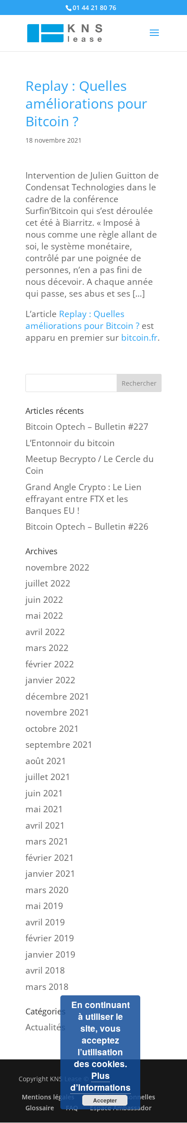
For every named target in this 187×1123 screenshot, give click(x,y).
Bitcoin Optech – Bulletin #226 (86, 526)
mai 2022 (44, 615)
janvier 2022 (50, 680)
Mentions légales (48, 1097)
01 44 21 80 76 (94, 7)
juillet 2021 (47, 777)
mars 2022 (47, 648)
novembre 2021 (57, 712)
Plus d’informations (100, 1081)
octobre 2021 (52, 729)
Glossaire (39, 1107)
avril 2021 (45, 825)
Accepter (105, 1100)
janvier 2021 (50, 874)
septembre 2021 (59, 744)
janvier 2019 (50, 954)
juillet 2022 (47, 583)
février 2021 (49, 858)
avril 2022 (45, 632)
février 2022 (49, 664)
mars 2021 (47, 841)
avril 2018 (45, 970)
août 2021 (45, 761)
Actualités (45, 1027)
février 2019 (49, 938)
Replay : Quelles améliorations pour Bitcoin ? (82, 320)
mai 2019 (44, 906)
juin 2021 (44, 793)
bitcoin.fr (139, 337)
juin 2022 (44, 600)
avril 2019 (45, 922)
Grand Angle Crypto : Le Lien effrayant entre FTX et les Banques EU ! (83, 499)
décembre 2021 (57, 696)
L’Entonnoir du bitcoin (70, 443)
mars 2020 (47, 890)
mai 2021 (44, 809)
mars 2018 (47, 987)
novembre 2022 (57, 567)
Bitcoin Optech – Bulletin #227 (86, 426)
